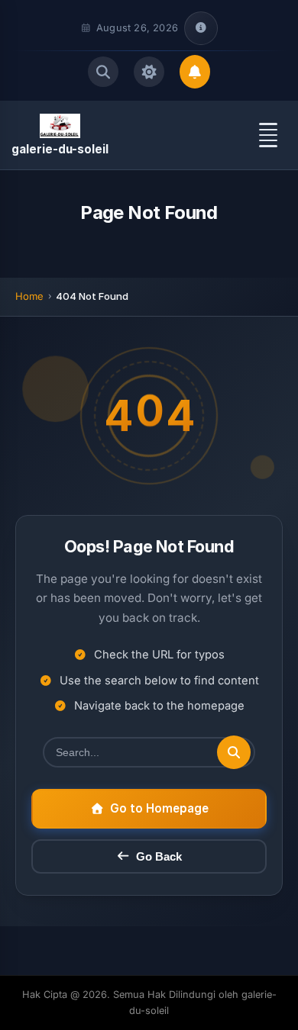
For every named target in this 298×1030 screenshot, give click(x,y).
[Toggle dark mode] (149, 71)
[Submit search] (234, 752)
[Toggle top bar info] (201, 28)
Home (29, 296)
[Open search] (103, 71)
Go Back (159, 856)
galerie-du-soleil (60, 149)
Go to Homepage (159, 808)
